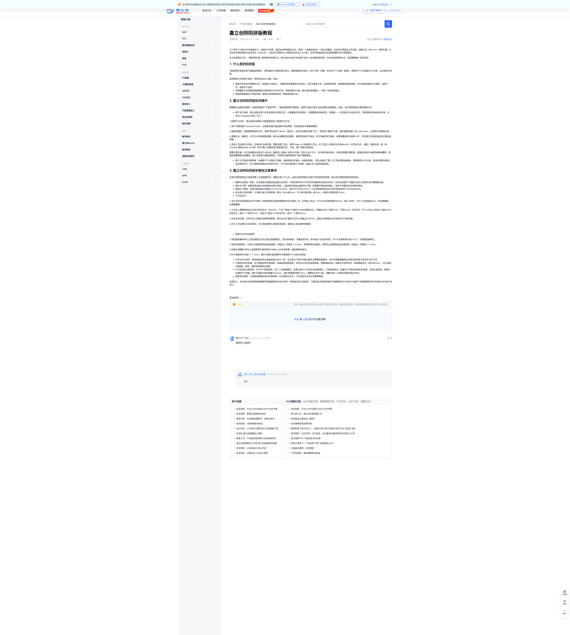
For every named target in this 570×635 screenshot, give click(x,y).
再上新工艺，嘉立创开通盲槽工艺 (306, 413)
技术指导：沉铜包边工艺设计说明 (252, 453)
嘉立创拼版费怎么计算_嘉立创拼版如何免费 (256, 443)
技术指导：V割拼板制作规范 (249, 423)
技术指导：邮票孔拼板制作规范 (251, 413)
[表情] (234, 304)
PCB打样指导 (246, 24)
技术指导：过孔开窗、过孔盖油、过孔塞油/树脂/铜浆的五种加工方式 (323, 433)
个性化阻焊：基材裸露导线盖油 (305, 453)
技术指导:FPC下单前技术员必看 (306, 438)
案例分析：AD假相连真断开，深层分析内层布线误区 (257, 418)
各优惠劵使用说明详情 (301, 423)
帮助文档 (185, 19)
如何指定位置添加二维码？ (303, 418)
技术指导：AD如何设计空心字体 (251, 448)
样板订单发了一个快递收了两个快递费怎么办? (312, 443)
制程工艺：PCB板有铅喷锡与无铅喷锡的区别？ (257, 438)
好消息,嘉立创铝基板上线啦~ (249, 433)
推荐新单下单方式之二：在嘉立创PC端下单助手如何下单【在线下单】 (323, 428)
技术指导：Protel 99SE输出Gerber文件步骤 (256, 409)
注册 (305, 319)
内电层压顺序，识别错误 (302, 448)
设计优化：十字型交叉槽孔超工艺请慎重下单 (257, 428)
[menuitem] (199, 32)
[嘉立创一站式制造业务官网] (178, 10)
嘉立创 (232, 24)
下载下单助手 (375, 10)
